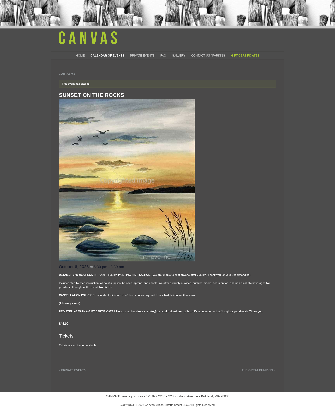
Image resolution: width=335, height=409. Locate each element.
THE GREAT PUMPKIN (258, 370)
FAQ (163, 55)
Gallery (178, 55)
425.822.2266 (155, 396)
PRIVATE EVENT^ (72, 370)
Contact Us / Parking (208, 55)
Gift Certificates (245, 55)
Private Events (142, 55)
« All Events (67, 74)
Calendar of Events (107, 55)
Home (80, 55)
